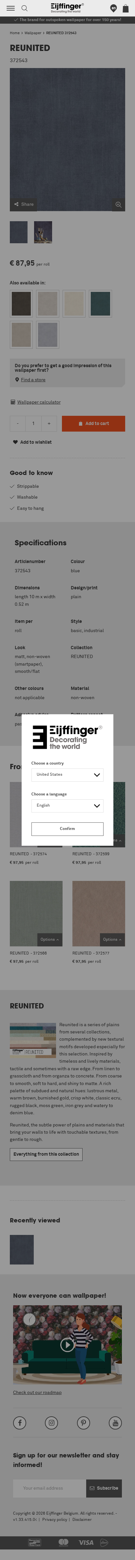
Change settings (22, 1551)
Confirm (67, 829)
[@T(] (11, 8)
